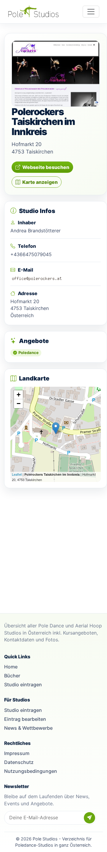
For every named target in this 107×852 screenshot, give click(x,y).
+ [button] (19, 394)
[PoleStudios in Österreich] (33, 11)
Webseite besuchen (45, 167)
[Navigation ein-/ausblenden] (91, 12)
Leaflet (17, 474)
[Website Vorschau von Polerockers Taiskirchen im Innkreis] (55, 73)
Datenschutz (19, 762)
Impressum (16, 753)
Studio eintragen (23, 684)
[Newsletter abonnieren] (89, 817)
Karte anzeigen (40, 182)
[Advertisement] (53, 547)
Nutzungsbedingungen (30, 771)
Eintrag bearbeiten (25, 719)
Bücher (12, 676)
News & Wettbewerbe (28, 728)
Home (11, 667)
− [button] (19, 403)
